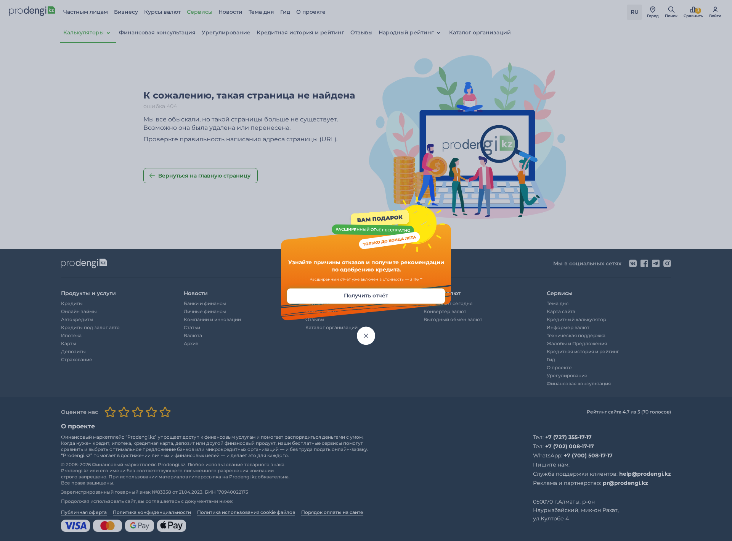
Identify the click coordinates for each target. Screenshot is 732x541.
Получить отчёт (366, 295)
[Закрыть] (366, 335)
